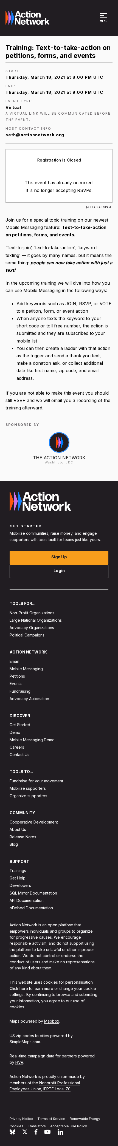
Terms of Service (51, 1119)
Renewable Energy (85, 1119)
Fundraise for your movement (36, 781)
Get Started (20, 725)
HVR (19, 1062)
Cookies (16, 1126)
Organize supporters (28, 796)
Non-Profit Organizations (32, 612)
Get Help (18, 878)
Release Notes (23, 837)
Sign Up (59, 557)
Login (59, 570)
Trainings (18, 870)
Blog (14, 844)
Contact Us (19, 754)
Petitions (17, 676)
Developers (20, 885)
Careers (17, 747)
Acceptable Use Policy (68, 1126)
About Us (18, 829)
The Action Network (59, 457)
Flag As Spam (100, 207)
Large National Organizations (36, 620)
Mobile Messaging (26, 668)
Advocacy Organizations (32, 627)
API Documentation (27, 900)
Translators (37, 1126)
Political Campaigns (27, 635)
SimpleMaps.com (25, 1042)
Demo (15, 732)
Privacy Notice (21, 1119)
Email (14, 661)
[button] (104, 20)
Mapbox (51, 1021)
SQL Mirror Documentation (33, 893)
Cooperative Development (34, 822)
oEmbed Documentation (31, 908)
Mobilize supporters (28, 788)
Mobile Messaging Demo (32, 739)
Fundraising (20, 691)
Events (16, 683)
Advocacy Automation (29, 698)
